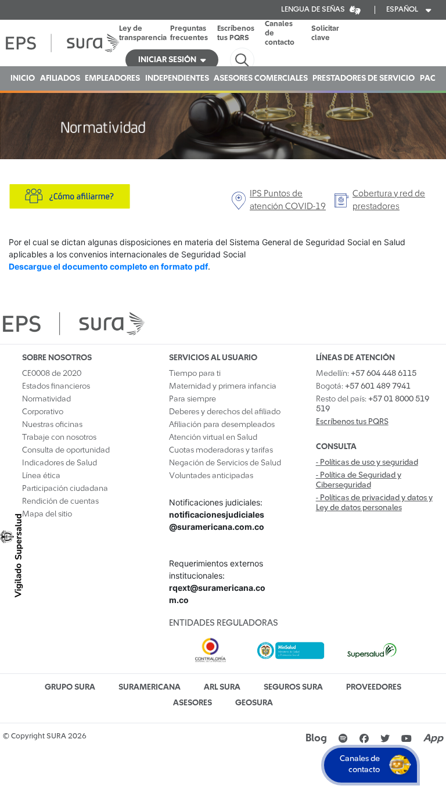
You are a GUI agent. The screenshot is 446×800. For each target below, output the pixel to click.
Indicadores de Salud (59, 463)
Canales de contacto (279, 33)
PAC (428, 78)
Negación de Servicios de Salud (225, 463)
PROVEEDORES (373, 687)
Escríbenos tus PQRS (235, 33)
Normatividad (46, 399)
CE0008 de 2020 (51, 373)
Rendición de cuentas (60, 501)
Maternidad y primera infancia (222, 386)
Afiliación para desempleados (222, 425)
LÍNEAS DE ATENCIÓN (355, 358)
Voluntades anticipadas (211, 476)
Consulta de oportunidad (66, 450)
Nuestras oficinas (52, 425)
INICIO (22, 78)
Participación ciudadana (65, 489)
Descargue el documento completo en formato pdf (108, 266)
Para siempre (192, 399)
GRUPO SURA (70, 687)
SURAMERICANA (149, 687)
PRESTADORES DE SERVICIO (363, 78)
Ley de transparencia (143, 33)
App (433, 738)
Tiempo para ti (195, 373)
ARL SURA (222, 687)
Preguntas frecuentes (189, 33)
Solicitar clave (325, 33)
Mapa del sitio (47, 514)
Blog (316, 738)
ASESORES (192, 703)
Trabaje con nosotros (59, 437)
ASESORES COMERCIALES (261, 78)
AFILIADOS (60, 78)
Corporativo (42, 412)
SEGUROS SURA (293, 687)
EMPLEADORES (112, 78)
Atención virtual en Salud (213, 437)
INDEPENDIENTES (177, 78)
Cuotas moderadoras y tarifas (221, 450)
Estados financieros (56, 386)
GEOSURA (254, 703)
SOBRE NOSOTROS (57, 358)
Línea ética (41, 476)
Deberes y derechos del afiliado (224, 412)
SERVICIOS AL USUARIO (213, 358)
